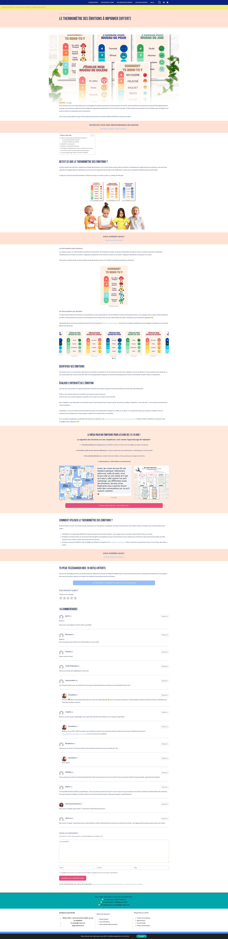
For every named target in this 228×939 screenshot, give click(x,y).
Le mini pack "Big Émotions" (115, 899)
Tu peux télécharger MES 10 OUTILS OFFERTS (74, 152)
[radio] (60, 598)
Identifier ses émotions (68, 144)
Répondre (165, 616)
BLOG (70, 14)
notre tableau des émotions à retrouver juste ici (119, 419)
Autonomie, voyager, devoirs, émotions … (114, 128)
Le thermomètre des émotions (71, 140)
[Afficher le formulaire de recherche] (159, 2)
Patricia (68, 818)
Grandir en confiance (143, 918)
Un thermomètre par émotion (71, 142)
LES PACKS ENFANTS (141, 2)
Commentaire (64, 841)
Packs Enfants (103, 919)
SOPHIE (68, 772)
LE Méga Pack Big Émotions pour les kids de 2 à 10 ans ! (77, 148)
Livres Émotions (104, 922)
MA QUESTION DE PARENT (124, 2)
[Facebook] (163, 2)
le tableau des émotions (117, 542)
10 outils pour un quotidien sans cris (115, 905)
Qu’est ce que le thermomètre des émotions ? (74, 138)
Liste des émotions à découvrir (114, 557)
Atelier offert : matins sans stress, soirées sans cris (23, 7)
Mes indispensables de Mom (108, 924)
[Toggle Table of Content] (91, 135)
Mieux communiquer (143, 925)
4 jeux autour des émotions (114, 240)
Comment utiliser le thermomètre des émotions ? (75, 150)
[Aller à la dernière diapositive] (60, 343)
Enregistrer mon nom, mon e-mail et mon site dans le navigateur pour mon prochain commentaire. (89, 872)
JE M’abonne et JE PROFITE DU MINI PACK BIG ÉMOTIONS (114, 583)
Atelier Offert (93, 2)
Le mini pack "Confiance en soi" (115, 902)
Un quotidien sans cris (78, 923)
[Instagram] (167, 2)
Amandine (72, 695)
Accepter (141, 936)
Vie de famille (141, 923)
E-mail (99, 867)
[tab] (112, 358)
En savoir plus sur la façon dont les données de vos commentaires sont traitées (117, 884)
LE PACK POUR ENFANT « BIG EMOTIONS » (114, 505)
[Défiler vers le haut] (224, 932)
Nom (62, 867)
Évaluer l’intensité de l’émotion (70, 146)
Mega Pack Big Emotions (110, 323)
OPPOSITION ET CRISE (107, 2)
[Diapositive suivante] (167, 343)
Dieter (67, 787)
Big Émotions (63, 14)
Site (135, 867)
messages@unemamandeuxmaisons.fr (74, 734)
